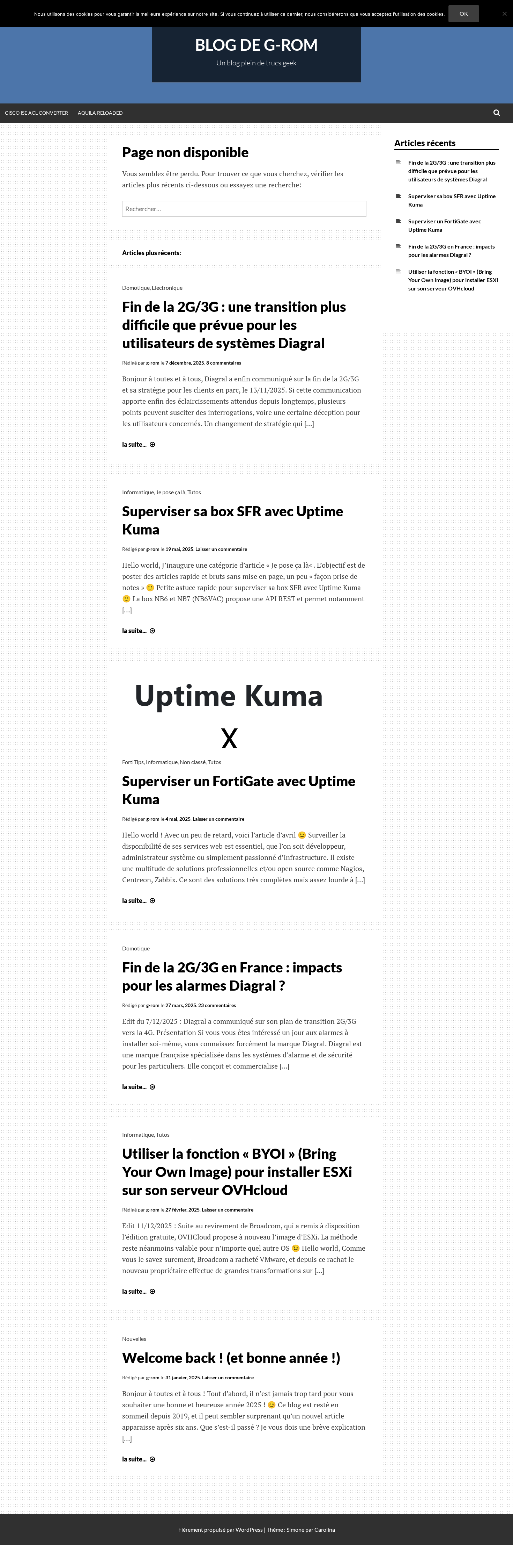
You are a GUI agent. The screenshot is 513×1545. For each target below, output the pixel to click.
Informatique (138, 492)
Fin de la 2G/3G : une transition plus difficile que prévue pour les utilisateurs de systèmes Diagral (234, 324)
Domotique (136, 287)
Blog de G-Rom (256, 44)
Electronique (167, 287)
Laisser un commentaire (221, 549)
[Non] (504, 13)
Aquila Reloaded (100, 113)
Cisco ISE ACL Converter (36, 113)
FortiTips (133, 762)
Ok (464, 13)
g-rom (152, 363)
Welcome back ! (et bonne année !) (231, 1357)
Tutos (194, 492)
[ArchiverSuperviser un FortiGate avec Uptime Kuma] (230, 745)
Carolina (324, 1529)
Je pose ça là (170, 492)
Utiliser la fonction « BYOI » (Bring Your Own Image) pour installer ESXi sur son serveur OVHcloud (237, 1171)
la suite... (139, 444)
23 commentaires (217, 1005)
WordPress (249, 1529)
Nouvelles (134, 1338)
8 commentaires (223, 363)
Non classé (193, 762)
